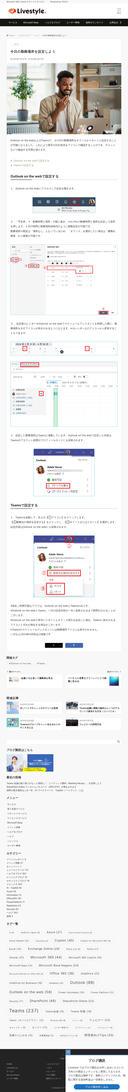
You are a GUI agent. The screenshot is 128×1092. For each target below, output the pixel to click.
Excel (15, 948)
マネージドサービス (17, 813)
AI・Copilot (14, 887)
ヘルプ (16, 44)
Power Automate (71, 992)
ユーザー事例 (61, 1027)
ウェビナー (99, 1020)
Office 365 (62, 973)
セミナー (39, 1027)
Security (12, 909)
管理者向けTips (99, 1035)
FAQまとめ (73, 949)
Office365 (14, 898)
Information (14, 895)
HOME (9, 1064)
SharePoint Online (78, 1001)
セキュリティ (17, 1027)
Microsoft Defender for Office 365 (26, 974)
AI (11, 933)
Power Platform (102, 992)
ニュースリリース (17, 870)
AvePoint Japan (30, 932)
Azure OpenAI (19, 941)
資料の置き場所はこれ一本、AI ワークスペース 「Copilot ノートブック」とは (45, 790)
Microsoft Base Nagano (59, 965)
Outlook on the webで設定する (31, 160)
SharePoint (43, 1001)
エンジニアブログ (17, 877)
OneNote (56, 983)
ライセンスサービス (17, 818)
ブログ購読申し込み (96, 1086)
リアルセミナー (105, 1028)
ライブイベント (83, 1028)
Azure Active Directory (80, 933)
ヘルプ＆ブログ (16, 873)
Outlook (82, 982)
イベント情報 (13, 827)
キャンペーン (14, 866)
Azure (11, 891)
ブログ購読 (50, 1075)
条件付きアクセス (69, 1036)
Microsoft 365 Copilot (85, 957)
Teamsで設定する (24, 165)
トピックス (12, 841)
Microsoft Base (20, 965)
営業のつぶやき (21, 1035)
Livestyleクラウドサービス (64, 1088)
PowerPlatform (16, 902)
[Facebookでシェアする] (74, 645)
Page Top (64, 1058)
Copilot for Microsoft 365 (96, 941)
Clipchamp (41, 941)
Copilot (64, 940)
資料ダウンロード (53, 1078)
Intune (16, 957)
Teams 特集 (81, 1011)
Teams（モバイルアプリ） (26, 1020)
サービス (10, 1071)
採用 (10, 916)
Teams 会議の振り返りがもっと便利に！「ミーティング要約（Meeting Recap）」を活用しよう (54, 783)
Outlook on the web (21, 663)
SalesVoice (14, 905)
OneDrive (90, 973)
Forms (92, 949)
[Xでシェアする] (54, 645)
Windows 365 (58, 1020)
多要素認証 (46, 1035)
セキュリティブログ (18, 880)
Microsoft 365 (46, 957)
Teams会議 (54, 1011)
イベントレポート (16, 859)
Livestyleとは (12, 1068)
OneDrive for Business (25, 983)
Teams (42, 663)
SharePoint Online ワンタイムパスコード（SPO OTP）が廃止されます (41, 786)
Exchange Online (44, 949)
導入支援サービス (16, 808)
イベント (77, 1020)
